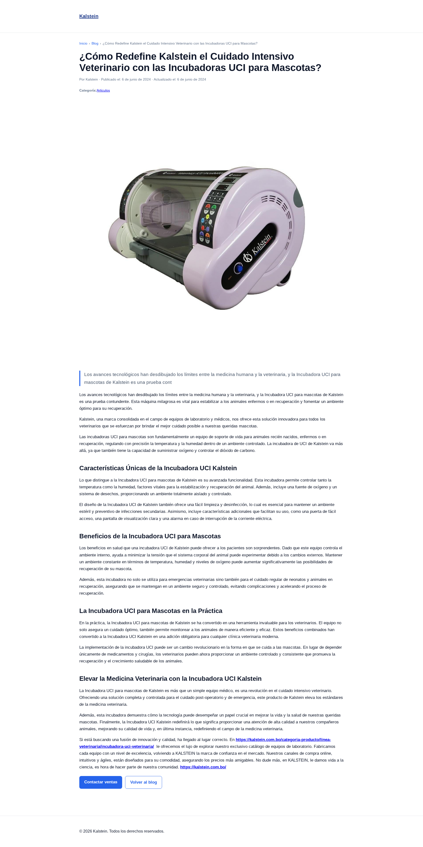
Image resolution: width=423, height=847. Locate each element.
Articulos (103, 90)
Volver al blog (143, 782)
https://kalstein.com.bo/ (203, 767)
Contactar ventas (100, 782)
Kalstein (88, 16)
